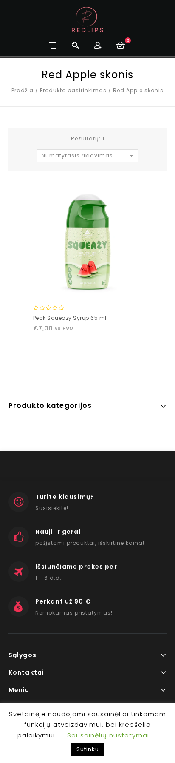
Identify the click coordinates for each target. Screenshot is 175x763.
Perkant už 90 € (63, 601)
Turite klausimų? (64, 497)
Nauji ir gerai (58, 531)
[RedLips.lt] (87, 19)
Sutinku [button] (87, 749)
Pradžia (22, 90)
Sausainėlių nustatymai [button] (108, 735)
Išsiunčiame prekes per (76, 566)
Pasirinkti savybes (87, 289)
